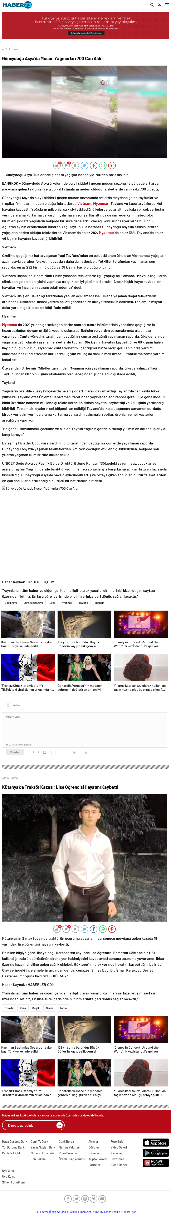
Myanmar (67, 602)
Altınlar (93, 1141)
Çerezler (86, 1211)
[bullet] (62, 752)
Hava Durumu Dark (14, 1141)
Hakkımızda (42, 1211)
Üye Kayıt (8, 1176)
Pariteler (94, 1165)
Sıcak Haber (119, 1165)
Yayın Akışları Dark (43, 1147)
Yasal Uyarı (130, 1211)
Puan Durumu (68, 1153)
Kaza (23, 1008)
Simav (49, 1008)
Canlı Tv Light (11, 1153)
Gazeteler (117, 1159)
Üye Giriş (8, 1170)
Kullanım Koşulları (111, 1211)
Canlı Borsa (66, 1141)
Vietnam (99, 602)
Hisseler (93, 1153)
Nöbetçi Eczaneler (43, 1153)
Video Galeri (119, 1147)
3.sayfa (9, 1008)
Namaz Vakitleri (69, 1147)
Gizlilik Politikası (69, 1211)
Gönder (15, 752)
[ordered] (56, 752)
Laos (52, 602)
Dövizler (93, 1147)
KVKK (96, 1211)
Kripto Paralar (98, 1159)
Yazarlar (116, 1153)
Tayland (83, 602)
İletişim (54, 1211)
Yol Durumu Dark (13, 1147)
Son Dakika (38, 1159)
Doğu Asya (11, 602)
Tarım (63, 1008)
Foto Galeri (118, 1141)
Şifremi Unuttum (13, 1182)
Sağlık (36, 1008)
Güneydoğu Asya (33, 602)
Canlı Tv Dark (39, 1141)
